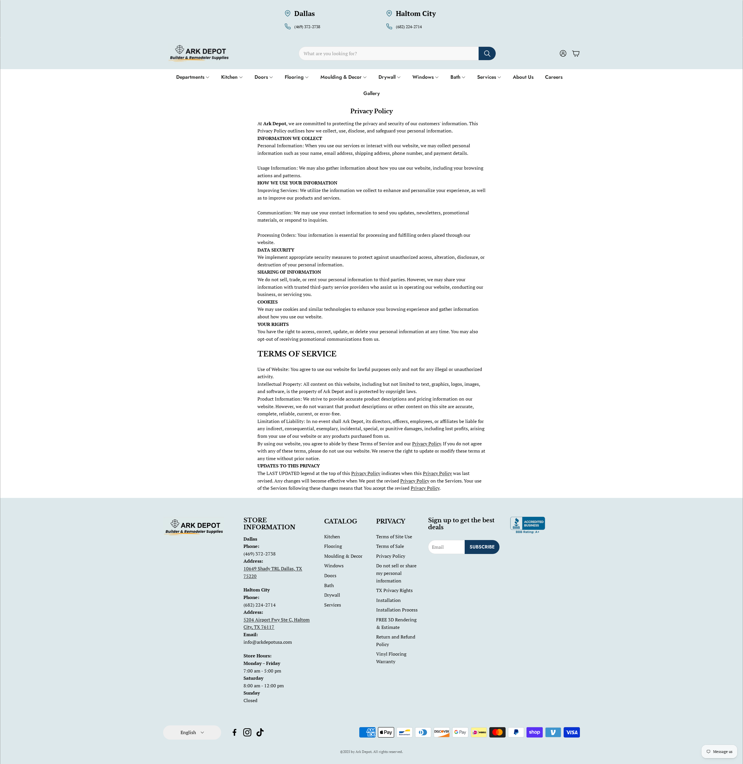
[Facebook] (234, 732)
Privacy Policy (426, 443)
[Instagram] (247, 732)
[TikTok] (260, 732)
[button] (397, 53)
